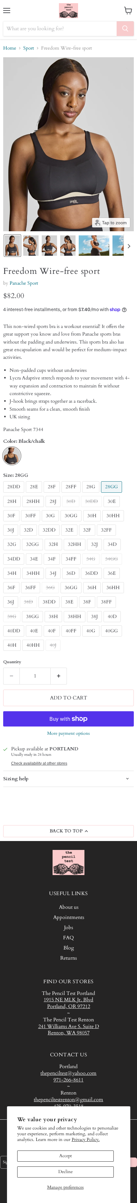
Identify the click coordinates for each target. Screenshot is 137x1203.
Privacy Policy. (86, 1140)
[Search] (125, 28)
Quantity (12, 662)
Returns (68, 958)
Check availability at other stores (39, 763)
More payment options (68, 733)
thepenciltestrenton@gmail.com (68, 1099)
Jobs (68, 927)
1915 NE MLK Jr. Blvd (68, 999)
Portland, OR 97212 (68, 1006)
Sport (28, 48)
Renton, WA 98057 (69, 1032)
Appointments (68, 917)
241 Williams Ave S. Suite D (68, 1026)
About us (68, 907)
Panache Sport (24, 283)
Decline (65, 1172)
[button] (12, 245)
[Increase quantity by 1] (59, 676)
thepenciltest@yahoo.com (68, 1073)
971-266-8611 (68, 1079)
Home (9, 48)
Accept (65, 1156)
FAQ (68, 937)
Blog (68, 947)
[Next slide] (129, 245)
